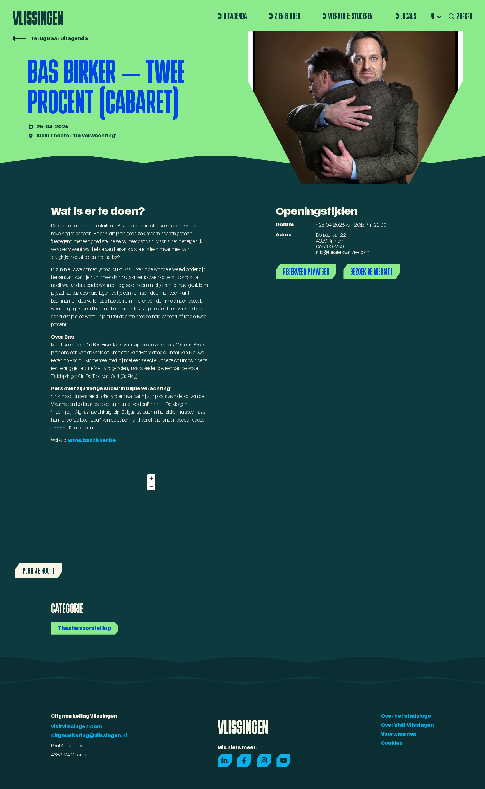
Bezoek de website (371, 271)
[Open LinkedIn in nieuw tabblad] (225, 760)
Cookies (391, 743)
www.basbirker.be (92, 440)
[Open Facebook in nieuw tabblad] (244, 760)
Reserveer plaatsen (306, 271)
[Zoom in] (151, 478)
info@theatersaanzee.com (342, 253)
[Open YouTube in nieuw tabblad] (283, 760)
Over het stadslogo (406, 716)
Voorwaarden (399, 734)
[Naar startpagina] (38, 15)
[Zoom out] (151, 486)
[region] (85, 525)
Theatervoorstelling (84, 628)
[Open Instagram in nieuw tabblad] (264, 760)
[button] (435, 16)
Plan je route (38, 571)
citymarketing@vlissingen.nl (89, 736)
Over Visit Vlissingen (407, 725)
